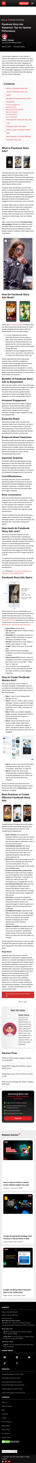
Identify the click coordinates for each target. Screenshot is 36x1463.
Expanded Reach (11, 107)
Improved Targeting (11, 112)
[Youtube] (29, 1357)
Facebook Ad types (16, 325)
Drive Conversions (11, 117)
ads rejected (13, 624)
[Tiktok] (5, 1363)
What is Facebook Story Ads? (17, 88)
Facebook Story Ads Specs (16, 126)
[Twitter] (17, 1363)
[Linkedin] (17, 1357)
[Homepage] (4, 3)
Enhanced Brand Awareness (14, 109)
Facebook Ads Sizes (8, 620)
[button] (12, 1374)
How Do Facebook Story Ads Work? (17, 93)
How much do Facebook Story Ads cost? (19, 121)
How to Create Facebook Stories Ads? (18, 131)
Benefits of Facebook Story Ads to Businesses (18, 100)
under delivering (24, 624)
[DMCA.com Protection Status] (10, 1441)
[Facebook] (5, 1357)
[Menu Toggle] (32, 3)
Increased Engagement (13, 104)
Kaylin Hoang (8, 40)
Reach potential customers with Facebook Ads (18, 995)
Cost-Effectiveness (11, 114)
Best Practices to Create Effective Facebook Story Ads (18, 138)
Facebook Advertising (16, 20)
